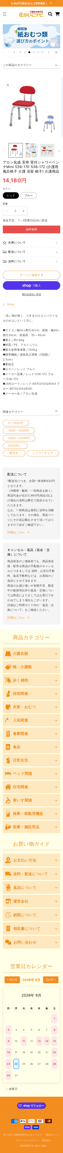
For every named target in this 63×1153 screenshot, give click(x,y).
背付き (13, 453)
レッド (11, 195)
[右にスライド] (59, 151)
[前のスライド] (14, 52)
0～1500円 (15, 423)
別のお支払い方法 (31, 294)
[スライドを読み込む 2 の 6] (25, 52)
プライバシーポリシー (27, 1140)
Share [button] (11, 304)
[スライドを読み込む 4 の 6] (33, 52)
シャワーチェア (42, 453)
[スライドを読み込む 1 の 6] (20, 52)
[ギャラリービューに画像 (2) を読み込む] (31, 150)
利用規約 (46, 1140)
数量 (5, 203)
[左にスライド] (4, 151)
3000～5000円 (19, 438)
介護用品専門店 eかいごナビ (27, 1135)
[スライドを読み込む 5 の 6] (38, 52)
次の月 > (51, 979)
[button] (5, 14)
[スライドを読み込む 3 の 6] (29, 52)
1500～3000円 (18, 430)
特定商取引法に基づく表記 (33, 1146)
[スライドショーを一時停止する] (56, 52)
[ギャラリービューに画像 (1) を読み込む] (16, 150)
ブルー (28, 195)
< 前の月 (12, 979)
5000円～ (15, 445)
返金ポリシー (52, 1135)
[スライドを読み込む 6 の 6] (42, 52)
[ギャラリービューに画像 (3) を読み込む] (47, 150)
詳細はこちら (16, 532)
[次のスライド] (48, 52)
